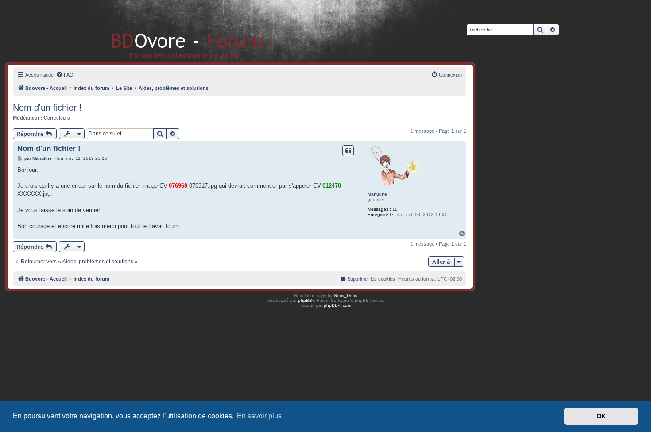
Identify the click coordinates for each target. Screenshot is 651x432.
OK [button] (601, 416)
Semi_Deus (345, 295)
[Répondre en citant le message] (348, 150)
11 (394, 209)
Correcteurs (57, 117)
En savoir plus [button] (259, 416)
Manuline (377, 194)
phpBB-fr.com (337, 305)
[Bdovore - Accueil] (174, 31)
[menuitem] (65, 74)
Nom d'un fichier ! (47, 107)
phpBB (305, 300)
